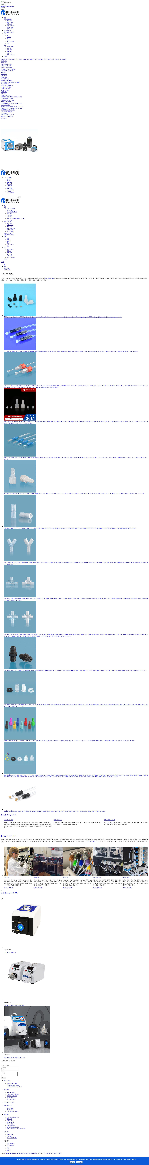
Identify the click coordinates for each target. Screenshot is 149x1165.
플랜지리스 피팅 (8, 421)
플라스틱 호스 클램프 (6, 80)
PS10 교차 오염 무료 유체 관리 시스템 (11, 97)
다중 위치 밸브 (5, 59)
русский (9, 188)
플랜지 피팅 (7, 457)
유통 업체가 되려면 (9, 32)
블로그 (9, 37)
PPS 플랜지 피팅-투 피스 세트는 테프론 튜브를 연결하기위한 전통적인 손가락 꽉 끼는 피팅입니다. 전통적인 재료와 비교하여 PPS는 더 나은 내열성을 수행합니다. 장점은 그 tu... (69, 317)
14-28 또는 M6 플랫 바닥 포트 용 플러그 (14, 493)
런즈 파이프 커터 (5, 105)
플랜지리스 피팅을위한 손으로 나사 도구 (12, 106)
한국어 (9, 181)
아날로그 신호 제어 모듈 (7, 100)
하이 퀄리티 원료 (8, 820)
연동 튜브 (3, 93)
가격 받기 (3, 1077)
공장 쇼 (9, 48)
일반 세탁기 (4, 118)
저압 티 (6, 598)
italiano (9, 187)
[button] (1, 890)
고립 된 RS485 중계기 (7, 111)
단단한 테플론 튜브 (49, 278)
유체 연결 (29, 59)
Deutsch (9, 184)
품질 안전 (9, 53)
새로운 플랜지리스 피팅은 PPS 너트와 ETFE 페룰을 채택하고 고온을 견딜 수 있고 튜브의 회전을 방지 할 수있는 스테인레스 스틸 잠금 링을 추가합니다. (59, 811)
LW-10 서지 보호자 (6, 101)
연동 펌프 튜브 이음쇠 (7, 70)
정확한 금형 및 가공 (109, 820)
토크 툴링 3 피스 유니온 (7, 115)
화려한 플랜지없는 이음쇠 (11, 741)
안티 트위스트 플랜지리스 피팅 (12, 351)
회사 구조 (9, 51)
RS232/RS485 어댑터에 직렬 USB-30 (11, 103)
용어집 (9, 38)
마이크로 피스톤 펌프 (6, 67)
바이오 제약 (10, 29)
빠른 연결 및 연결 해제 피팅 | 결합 (10, 82)
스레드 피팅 (4, 74)
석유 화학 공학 (11, 25)
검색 (19, 197)
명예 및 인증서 (11, 55)
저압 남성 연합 (8, 670)
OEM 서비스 (7, 30)
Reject (72, 1162)
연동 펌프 (35, 59)
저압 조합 (6, 528)
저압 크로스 (7, 634)
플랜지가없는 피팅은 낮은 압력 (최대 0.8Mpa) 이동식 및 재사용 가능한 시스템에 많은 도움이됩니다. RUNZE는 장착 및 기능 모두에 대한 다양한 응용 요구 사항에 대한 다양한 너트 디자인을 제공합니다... (74, 741)
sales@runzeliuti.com (7, 6)
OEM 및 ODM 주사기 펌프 (8, 69)
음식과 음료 (10, 27)
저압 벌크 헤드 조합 (9, 705)
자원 (5, 33)
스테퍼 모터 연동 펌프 (7, 85)
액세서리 (63, 59)
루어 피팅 (3, 72)
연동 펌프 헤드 (5, 84)
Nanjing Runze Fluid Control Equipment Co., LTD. (21, 1153)
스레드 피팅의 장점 (8, 815)
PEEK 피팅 (4, 77)
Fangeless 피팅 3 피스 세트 (11, 811)
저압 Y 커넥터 (7, 562)
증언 (8, 43)
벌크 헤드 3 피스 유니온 (10, 775)
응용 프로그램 (7, 19)
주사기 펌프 (12, 59)
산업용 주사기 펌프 (6, 66)
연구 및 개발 (10, 41)
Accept (79, 1162)
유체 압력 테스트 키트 (7, 116)
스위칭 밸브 (4, 62)
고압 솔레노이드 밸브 (6, 64)
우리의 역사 (10, 46)
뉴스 (8, 35)
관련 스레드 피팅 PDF (9, 892)
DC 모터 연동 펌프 (6, 87)
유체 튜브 (40, 59)
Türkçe (9, 191)
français (9, 182)
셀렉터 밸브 (4, 61)
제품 (5, 17)
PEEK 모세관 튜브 (6, 95)
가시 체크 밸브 (5, 79)
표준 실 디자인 (58, 820)
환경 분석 (9, 20)
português (10, 190)
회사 (5, 45)
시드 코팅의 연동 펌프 (10, 952)
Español (9, 185)
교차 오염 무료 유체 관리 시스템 (52, 59)
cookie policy (122, 1159)
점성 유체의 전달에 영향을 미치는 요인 (14, 1057)
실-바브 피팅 (4, 75)
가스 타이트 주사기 (21, 59)
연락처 (5, 56)
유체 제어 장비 (91, 841)
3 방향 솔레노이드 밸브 (7, 98)
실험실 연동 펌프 (5, 88)
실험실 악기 (10, 22)
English (9, 177)
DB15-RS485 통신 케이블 (8, 110)
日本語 (9, 179)
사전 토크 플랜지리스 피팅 (11, 385)
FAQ (8, 40)
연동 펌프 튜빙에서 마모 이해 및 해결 (14, 1005)
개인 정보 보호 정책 (56, 1153)
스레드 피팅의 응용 (8, 836)
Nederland (10, 193)
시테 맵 (48, 1153)
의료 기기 (9, 24)
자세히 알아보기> (8, 888)
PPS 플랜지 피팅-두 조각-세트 (12, 317)
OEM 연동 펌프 (5, 90)
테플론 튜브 (4, 92)
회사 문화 (9, 50)
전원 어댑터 (4, 113)
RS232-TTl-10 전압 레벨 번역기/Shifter (12, 108)
